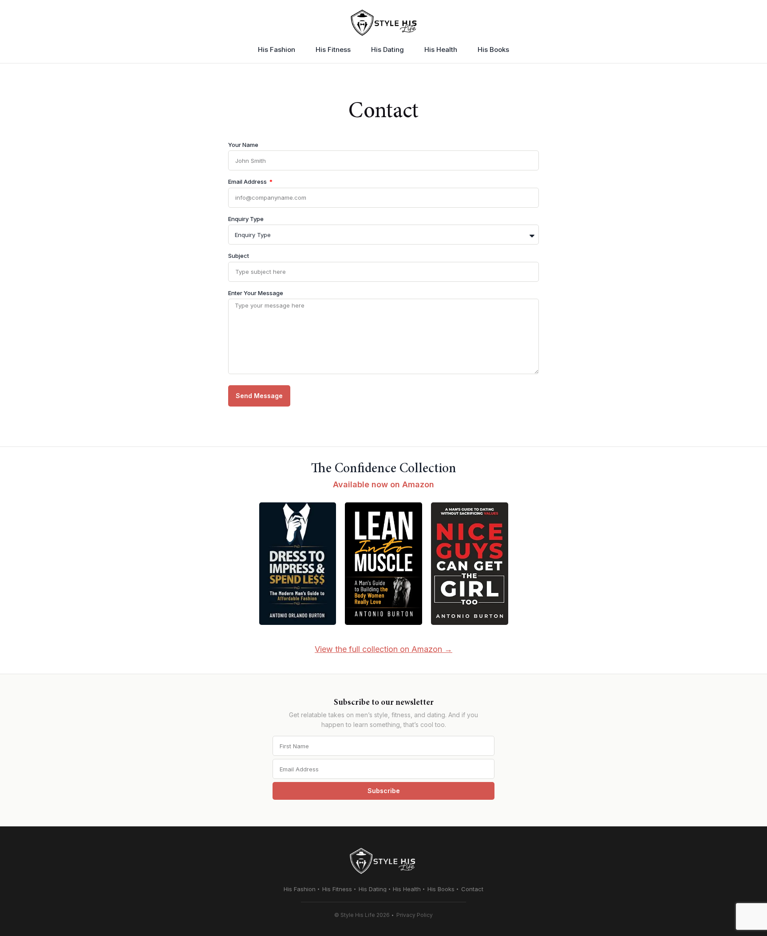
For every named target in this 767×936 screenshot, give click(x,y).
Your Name (243, 146)
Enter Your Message (255, 294)
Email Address (248, 183)
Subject (238, 257)
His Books (493, 49)
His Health (440, 49)
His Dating (387, 49)
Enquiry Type (246, 220)
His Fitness (333, 49)
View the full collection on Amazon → (383, 649)
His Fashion (276, 49)
